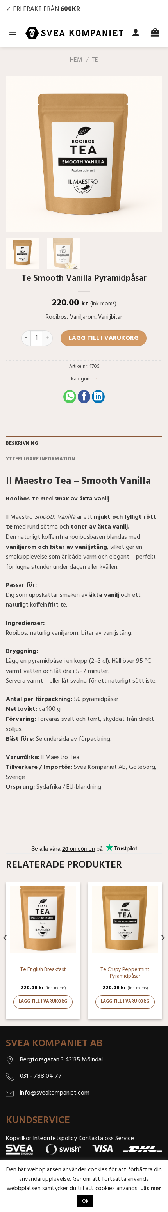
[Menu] (13, 33)
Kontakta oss (96, 1139)
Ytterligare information (40, 459)
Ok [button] (85, 1201)
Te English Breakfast (43, 969)
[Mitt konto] (136, 33)
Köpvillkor (18, 1139)
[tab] (84, 443)
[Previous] (19, 154)
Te (94, 60)
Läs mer (150, 1188)
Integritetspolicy (55, 1139)
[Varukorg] (155, 33)
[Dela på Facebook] (84, 396)
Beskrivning (22, 443)
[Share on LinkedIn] (98, 396)
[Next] (149, 154)
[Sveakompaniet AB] (74, 33)
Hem (76, 60)
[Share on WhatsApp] (69, 396)
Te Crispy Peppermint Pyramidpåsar (125, 973)
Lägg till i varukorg (104, 338)
